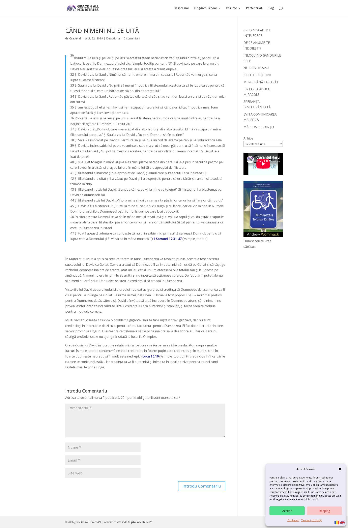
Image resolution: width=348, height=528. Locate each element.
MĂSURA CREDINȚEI (258, 127)
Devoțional (113, 38)
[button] (340, 469)
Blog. (271, 8)
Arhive (248, 138)
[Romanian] (337, 522)
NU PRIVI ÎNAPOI (256, 68)
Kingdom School (205, 8)
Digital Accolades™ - (141, 522)
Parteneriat (254, 8)
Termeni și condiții (311, 520)
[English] (342, 522)
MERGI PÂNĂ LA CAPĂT (261, 82)
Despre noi (181, 8)
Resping (324, 511)
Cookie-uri (293, 520)
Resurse (231, 8)
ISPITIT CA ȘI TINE (257, 75)
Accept (287, 511)
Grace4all (75, 38)
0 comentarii (132, 38)
